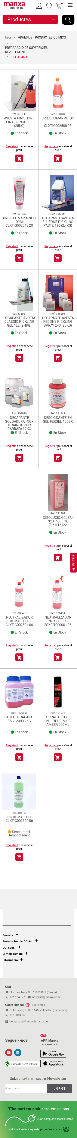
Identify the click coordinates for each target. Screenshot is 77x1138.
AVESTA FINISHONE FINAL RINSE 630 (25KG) (19, 122)
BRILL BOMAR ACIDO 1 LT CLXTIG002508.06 (57, 122)
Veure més (38, 1004)
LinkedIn (17, 1052)
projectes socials (51, 1129)
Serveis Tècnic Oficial (18, 941)
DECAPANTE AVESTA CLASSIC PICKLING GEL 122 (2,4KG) (19, 321)
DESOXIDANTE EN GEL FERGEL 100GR (58, 419)
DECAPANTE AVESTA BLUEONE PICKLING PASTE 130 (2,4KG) (58, 222)
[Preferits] (49, 5)
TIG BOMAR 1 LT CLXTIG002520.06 (19, 819)
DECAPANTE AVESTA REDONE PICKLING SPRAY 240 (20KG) (58, 321)
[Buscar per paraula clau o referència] (68, 20)
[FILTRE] (73, 569)
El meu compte (13, 953)
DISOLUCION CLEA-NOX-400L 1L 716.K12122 (58, 521)
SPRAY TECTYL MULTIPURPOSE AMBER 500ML (57, 720)
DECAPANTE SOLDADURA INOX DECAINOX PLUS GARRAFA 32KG (19, 423)
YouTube (8, 1052)
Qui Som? (9, 947)
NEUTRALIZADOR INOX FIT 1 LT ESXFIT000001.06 (57, 621)
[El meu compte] (40, 5)
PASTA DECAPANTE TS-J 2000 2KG (19, 719)
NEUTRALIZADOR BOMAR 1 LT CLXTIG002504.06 (19, 621)
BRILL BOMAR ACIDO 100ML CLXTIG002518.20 (19, 222)
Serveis (8, 935)
